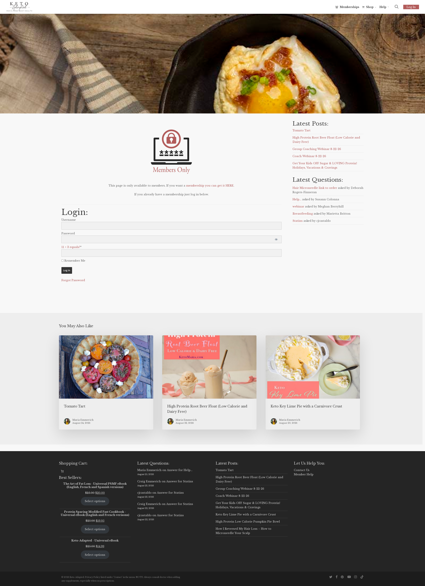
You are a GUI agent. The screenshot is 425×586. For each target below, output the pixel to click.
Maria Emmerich (149, 470)
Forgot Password (73, 280)
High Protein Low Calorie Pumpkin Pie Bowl (248, 521)
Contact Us (301, 470)
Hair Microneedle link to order (315, 188)
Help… (297, 199)
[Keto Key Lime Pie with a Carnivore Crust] (313, 382)
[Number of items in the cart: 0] (62, 471)
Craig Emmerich (149, 481)
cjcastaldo (144, 492)
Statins (298, 220)
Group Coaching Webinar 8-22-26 (317, 149)
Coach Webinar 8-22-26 (309, 156)
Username (68, 219)
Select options (95, 501)
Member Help (303, 474)
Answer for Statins (179, 481)
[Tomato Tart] (106, 382)
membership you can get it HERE (210, 185)
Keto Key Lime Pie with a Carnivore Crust (246, 514)
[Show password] (276, 239)
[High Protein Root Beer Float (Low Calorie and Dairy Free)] (209, 382)
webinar (298, 206)
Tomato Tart (301, 130)
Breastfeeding (303, 213)
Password (68, 233)
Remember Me (74, 260)
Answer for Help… (179, 470)
